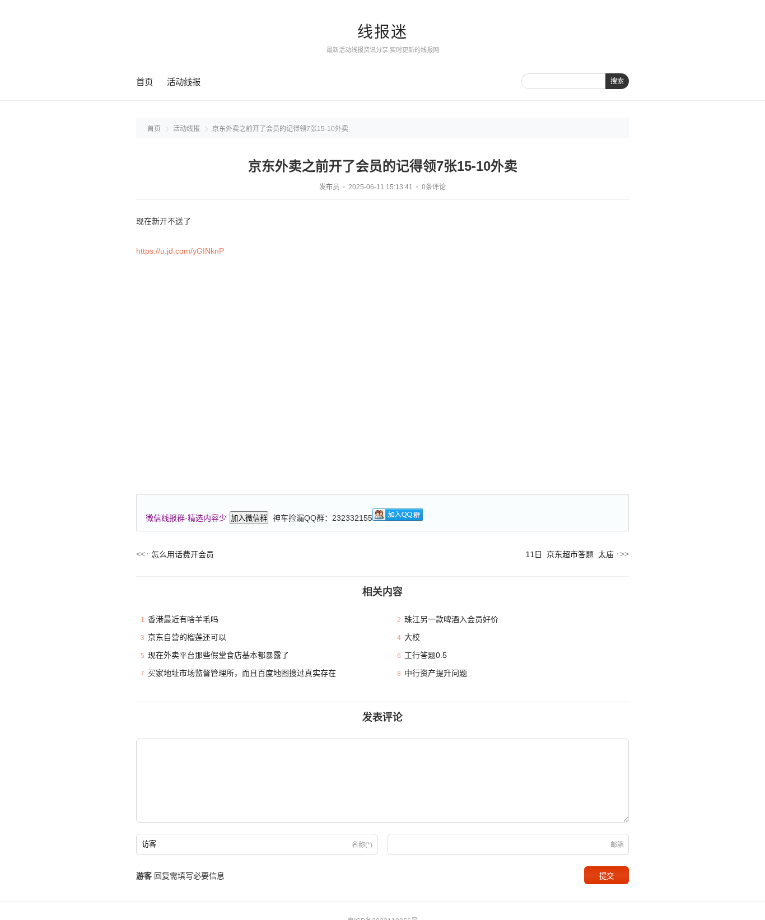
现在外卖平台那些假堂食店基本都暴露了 (218, 655)
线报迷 (382, 32)
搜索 (617, 81)
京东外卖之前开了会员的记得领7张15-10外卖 (280, 129)
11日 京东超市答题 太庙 (569, 554)
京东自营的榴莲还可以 (187, 637)
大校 (412, 637)
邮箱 (617, 845)
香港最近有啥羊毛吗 (183, 619)
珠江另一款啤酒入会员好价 (451, 619)
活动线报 (183, 82)
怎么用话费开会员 (182, 554)
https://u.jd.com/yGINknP (180, 250)
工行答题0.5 (425, 655)
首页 (144, 82)
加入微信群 (249, 518)
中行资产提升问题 (435, 673)
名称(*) (362, 845)
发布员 (329, 187)
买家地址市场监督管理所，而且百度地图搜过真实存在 (242, 673)
